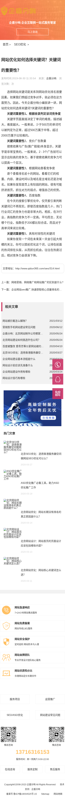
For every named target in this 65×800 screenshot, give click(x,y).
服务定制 (32, 769)
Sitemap (45, 794)
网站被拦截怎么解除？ (15, 320)
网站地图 (58, 794)
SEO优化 (20, 44)
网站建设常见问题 (50, 714)
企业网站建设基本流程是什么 (19, 358)
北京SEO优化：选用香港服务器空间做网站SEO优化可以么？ (23, 352)
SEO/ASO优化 (15, 714)
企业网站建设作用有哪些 (16, 371)
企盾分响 (51, 78)
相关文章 (11, 307)
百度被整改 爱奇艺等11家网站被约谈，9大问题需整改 (23, 346)
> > (16, 44)
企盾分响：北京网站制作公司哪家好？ (23, 333)
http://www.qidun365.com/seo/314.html (37, 268)
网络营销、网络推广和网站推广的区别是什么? (37, 282)
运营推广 (50, 699)
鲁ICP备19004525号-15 (25, 794)
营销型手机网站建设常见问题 (19, 327)
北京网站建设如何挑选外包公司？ (21, 339)
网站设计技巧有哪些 (14, 378)
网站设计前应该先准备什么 (18, 365)
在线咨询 (10, 769)
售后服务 (55, 769)
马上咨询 (32, 31)
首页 (5, 44)
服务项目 (15, 699)
